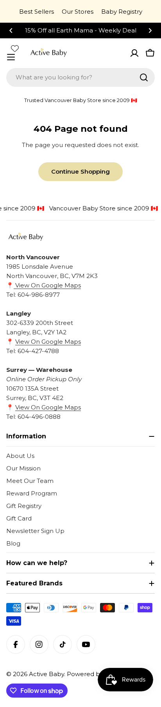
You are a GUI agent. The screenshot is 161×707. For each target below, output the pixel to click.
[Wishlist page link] (15, 48)
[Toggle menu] (11, 57)
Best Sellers (36, 11)
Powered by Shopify (97, 674)
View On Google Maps (47, 285)
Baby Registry (121, 11)
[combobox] (80, 77)
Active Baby (46, 674)
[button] (11, 30)
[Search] (143, 77)
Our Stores (77, 11)
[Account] (134, 53)
